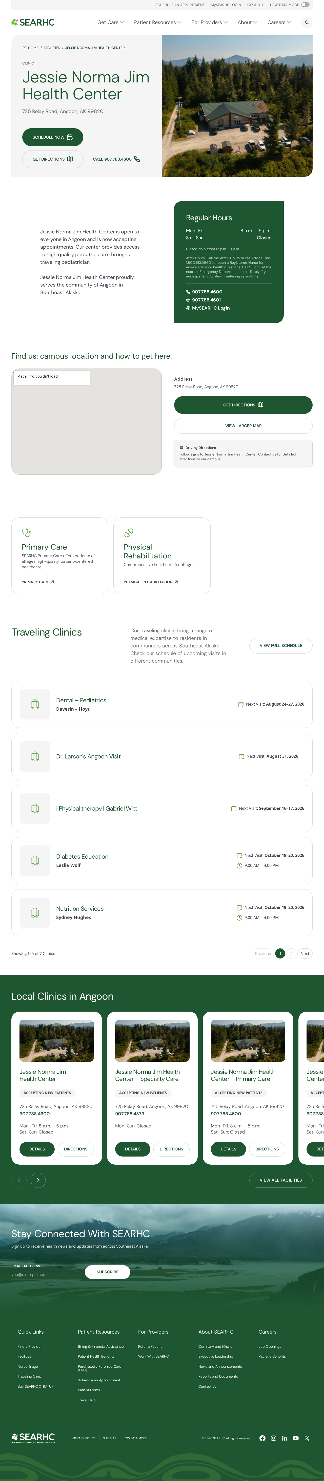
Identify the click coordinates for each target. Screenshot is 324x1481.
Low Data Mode (135, 1438)
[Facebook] (262, 1438)
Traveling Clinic (30, 1376)
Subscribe (107, 1272)
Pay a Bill (255, 5)
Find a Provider (30, 1346)
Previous (263, 953)
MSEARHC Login (226, 5)
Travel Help (87, 1400)
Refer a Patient (150, 1346)
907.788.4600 (207, 292)
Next (305, 953)
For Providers (207, 22)
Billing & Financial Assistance (101, 1346)
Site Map (109, 1438)
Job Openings (270, 1346)
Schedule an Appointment (180, 5)
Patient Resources (155, 22)
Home (33, 48)
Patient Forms (89, 1390)
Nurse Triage (28, 1366)
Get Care (107, 22)
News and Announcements (220, 1366)
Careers (277, 22)
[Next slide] (38, 1180)
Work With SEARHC (153, 1356)
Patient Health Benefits (96, 1356)
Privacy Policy (84, 1438)
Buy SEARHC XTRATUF (35, 1386)
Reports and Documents (218, 1376)
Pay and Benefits (272, 1356)
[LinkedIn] (285, 1438)
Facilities (52, 48)
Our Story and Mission (216, 1346)
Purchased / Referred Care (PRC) (99, 1368)
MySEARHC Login (211, 308)
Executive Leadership (215, 1356)
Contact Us (207, 1386)
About (245, 22)
